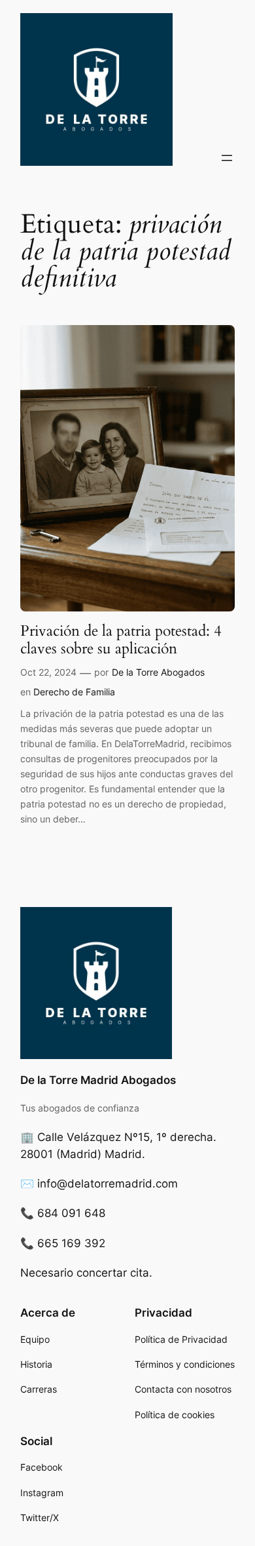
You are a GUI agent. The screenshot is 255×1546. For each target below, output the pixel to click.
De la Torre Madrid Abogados (98, 1080)
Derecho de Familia (74, 691)
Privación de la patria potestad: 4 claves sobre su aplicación (121, 640)
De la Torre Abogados (158, 672)
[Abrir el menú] (227, 158)
